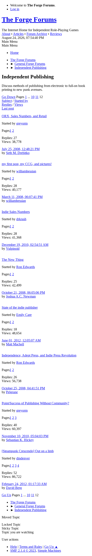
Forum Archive (37, 34)
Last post (8, 108)
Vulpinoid (12, 248)
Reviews (56, 34)
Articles (18, 34)
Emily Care (24, 315)
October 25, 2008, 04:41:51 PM (23, 388)
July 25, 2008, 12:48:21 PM (21, 149)
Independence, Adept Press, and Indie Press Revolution (39, 355)
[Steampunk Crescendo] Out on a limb (28, 451)
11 (37, 97)
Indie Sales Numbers (16, 212)
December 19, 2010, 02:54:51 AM (25, 244)
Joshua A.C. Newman (21, 296)
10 (32, 97)
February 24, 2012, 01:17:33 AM (24, 484)
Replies (7, 104)
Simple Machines (49, 550)
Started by (21, 101)
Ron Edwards (25, 267)
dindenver (23, 458)
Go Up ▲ (51, 547)
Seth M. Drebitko (18, 153)
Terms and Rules (30, 547)
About (6, 34)
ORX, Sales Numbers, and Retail (24, 116)
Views (18, 104)
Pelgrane (12, 392)
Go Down (8, 97)
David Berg (14, 488)
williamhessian (26, 171)
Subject (7, 101)
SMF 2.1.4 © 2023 (23, 550)
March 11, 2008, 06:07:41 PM (22, 197)
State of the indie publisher (20, 307)
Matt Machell (15, 344)
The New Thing (13, 259)
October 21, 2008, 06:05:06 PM (23, 292)
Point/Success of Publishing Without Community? (35, 403)
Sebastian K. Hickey (20, 440)
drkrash (21, 219)
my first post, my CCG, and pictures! (27, 164)
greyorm (22, 123)
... (29, 97)
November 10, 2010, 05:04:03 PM (25, 436)
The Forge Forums (29, 19)
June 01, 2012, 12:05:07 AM (21, 340)
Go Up (6, 495)
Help (13, 547)
